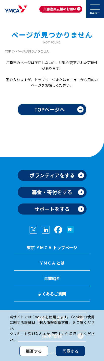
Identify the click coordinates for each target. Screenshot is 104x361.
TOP (8, 51)
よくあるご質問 (52, 294)
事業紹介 (52, 278)
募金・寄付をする (52, 192)
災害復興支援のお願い (59, 9)
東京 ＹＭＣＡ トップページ (52, 247)
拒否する (34, 351)
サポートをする (52, 209)
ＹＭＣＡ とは (52, 263)
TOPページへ (49, 109)
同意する (70, 351)
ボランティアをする (52, 175)
